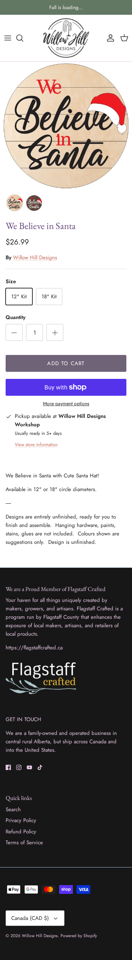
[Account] (109, 38)
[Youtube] (29, 767)
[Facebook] (8, 767)
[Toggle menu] (7, 38)
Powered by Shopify (79, 936)
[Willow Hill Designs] (66, 38)
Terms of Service (24, 842)
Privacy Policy (21, 820)
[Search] (23, 38)
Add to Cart (65, 363)
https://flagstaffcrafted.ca (34, 647)
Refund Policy (21, 831)
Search (13, 809)
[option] (66, 126)
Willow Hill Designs (35, 257)
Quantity (15, 317)
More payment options (66, 404)
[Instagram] (18, 767)
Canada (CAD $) (30, 918)
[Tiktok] (40, 767)
